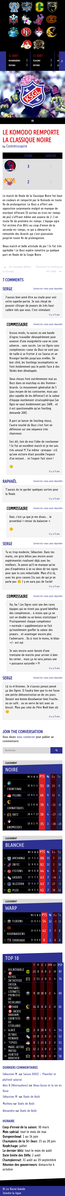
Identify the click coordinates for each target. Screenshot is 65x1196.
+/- (55, 965)
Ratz (15, 814)
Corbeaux (18, 940)
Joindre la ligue (12, 1193)
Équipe (11, 776)
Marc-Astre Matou (16, 1049)
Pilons (16, 795)
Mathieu (7, 1103)
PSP (60, 965)
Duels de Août (31, 1096)
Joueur (12, 965)
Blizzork (18, 884)
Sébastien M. (10, 1074)
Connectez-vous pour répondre (47, 288)
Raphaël (10, 481)
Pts (42, 776)
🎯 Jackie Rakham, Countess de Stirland (14, 1019)
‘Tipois (12, 1042)
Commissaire (16, 146)
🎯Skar (13, 1007)
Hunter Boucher (13, 1056)
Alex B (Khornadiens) (15, 1085)
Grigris (17, 877)
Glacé (11, 1030)
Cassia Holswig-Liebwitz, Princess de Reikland (14, 993)
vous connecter (26, 737)
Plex (15, 890)
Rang (4, 965)
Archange (18, 858)
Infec (16, 864)
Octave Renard (13, 1036)
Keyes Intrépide (15, 978)
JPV (49, 965)
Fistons (17, 871)
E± (53, 776)
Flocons (17, 921)
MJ (28, 776)
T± (59, 776)
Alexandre (9, 1110)
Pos (4, 777)
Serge (7, 289)
